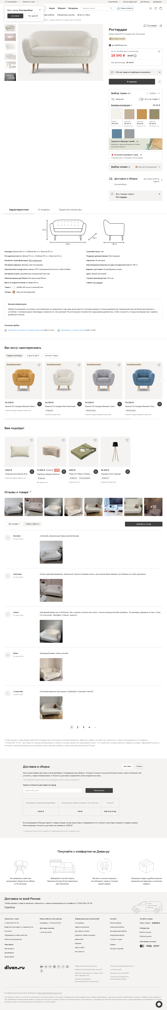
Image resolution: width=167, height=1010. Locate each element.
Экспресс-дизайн (116, 948)
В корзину (132, 82)
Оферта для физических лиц (86, 966)
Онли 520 (140, 121)
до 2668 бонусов (119, 45)
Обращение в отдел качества (16, 935)
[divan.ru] (14, 967)
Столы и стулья (116, 939)
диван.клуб (79, 939)
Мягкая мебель (115, 923)
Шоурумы (73, 8)
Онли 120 (127, 121)
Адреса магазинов (82, 927)
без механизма (35, 260)
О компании (79, 923)
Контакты (8, 931)
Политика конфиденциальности (122, 966)
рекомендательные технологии (50, 993)
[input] (97, 8)
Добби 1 (114, 121)
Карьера (78, 943)
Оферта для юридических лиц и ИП (88, 969)
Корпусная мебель (117, 927)
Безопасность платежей (119, 973)
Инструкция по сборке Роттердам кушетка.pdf (26, 330)
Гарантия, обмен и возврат (85, 935)
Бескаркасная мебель (118, 931)
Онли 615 (152, 121)
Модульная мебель (117, 935)
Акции (52, 8)
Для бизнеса (9, 948)
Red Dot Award (145, 932)
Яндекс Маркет (145, 923)
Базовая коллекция (120, 105)
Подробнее (10, 907)
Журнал (62, 8)
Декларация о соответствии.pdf (73, 330)
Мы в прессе (79, 951)
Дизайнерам (9, 953)
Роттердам (98, 283)
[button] (150, 8)
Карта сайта (79, 947)
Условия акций (115, 969)
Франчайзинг (9, 957)
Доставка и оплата (82, 931)
